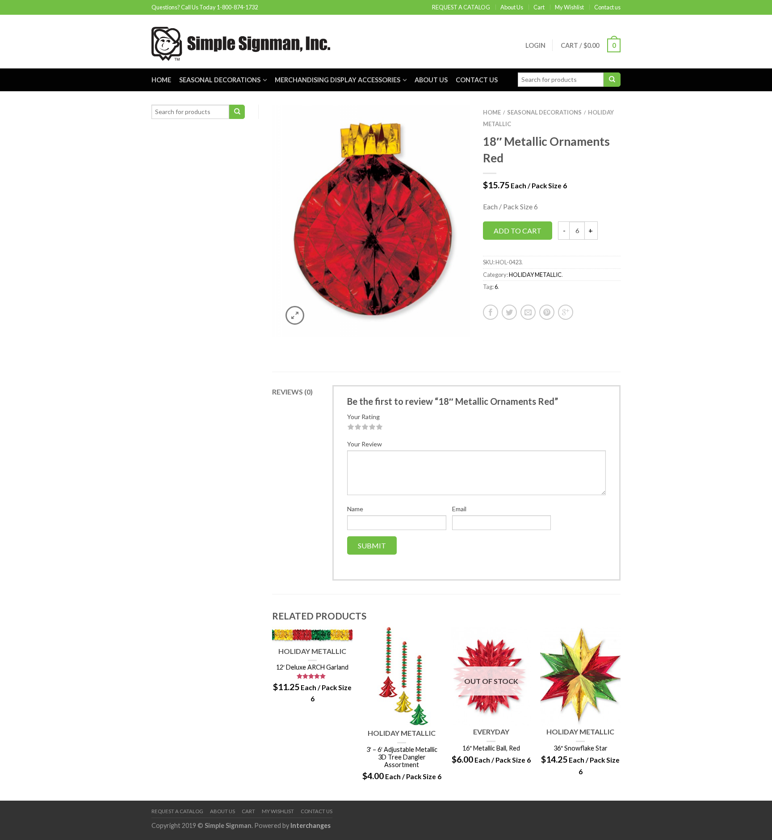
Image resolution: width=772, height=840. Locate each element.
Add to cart (517, 230)
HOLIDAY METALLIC (535, 274)
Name (355, 509)
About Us (511, 7)
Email (459, 509)
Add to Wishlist (447, 127)
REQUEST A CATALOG (461, 7)
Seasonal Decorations (219, 80)
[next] (620, 713)
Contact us (607, 7)
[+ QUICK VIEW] (312, 636)
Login (535, 45)
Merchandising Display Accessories (337, 80)
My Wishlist (569, 7)
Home (161, 80)
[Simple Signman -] (240, 41)
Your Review (364, 444)
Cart (539, 7)
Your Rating (363, 416)
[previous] (272, 713)
